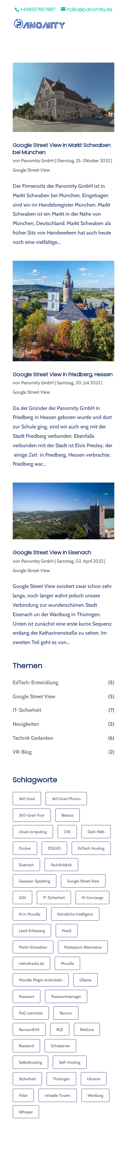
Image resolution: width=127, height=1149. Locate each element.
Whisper (26, 1111)
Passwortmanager (66, 996)
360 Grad (27, 798)
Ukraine (93, 1078)
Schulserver (60, 1045)
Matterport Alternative (83, 947)
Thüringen (61, 1078)
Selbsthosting (30, 1062)
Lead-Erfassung (32, 930)
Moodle (67, 963)
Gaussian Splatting (34, 881)
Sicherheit (27, 1078)
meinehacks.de (31, 963)
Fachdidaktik (61, 864)
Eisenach (26, 864)
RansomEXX (29, 1029)
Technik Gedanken (33, 738)
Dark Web (96, 831)
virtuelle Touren (58, 1095)
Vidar (23, 1095)
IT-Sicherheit (27, 710)
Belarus (68, 815)
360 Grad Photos (66, 798)
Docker (25, 848)
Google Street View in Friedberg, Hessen (63, 374)
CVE (67, 831)
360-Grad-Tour (32, 815)
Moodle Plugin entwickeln (41, 979)
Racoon (66, 1013)
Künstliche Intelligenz (75, 914)
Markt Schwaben (33, 947)
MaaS (66, 930)
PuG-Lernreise (31, 1013)
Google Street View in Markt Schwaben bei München (62, 148)
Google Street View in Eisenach (52, 552)
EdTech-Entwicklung (35, 682)
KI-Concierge (92, 897)
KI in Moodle (29, 914)
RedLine (87, 1029)
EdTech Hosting (91, 848)
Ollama (85, 979)
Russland (26, 1045)
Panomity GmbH (37, 160)
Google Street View (31, 170)
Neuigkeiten (26, 724)
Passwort (26, 996)
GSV (22, 897)
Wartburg (95, 1095)
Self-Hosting (69, 1062)
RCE (59, 1029)
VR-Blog (22, 752)
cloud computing (33, 831)
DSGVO (54, 848)
